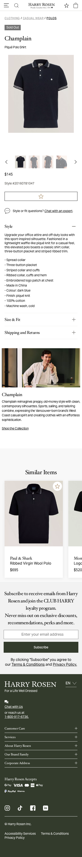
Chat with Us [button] (14, 707)
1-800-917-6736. (17, 717)
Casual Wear (33, 18)
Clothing (12, 18)
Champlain (18, 38)
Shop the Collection (15, 428)
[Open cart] (75, 5)
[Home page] (41, 5)
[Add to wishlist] (57, 486)
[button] (6, 5)
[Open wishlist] (66, 5)
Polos (51, 18)
